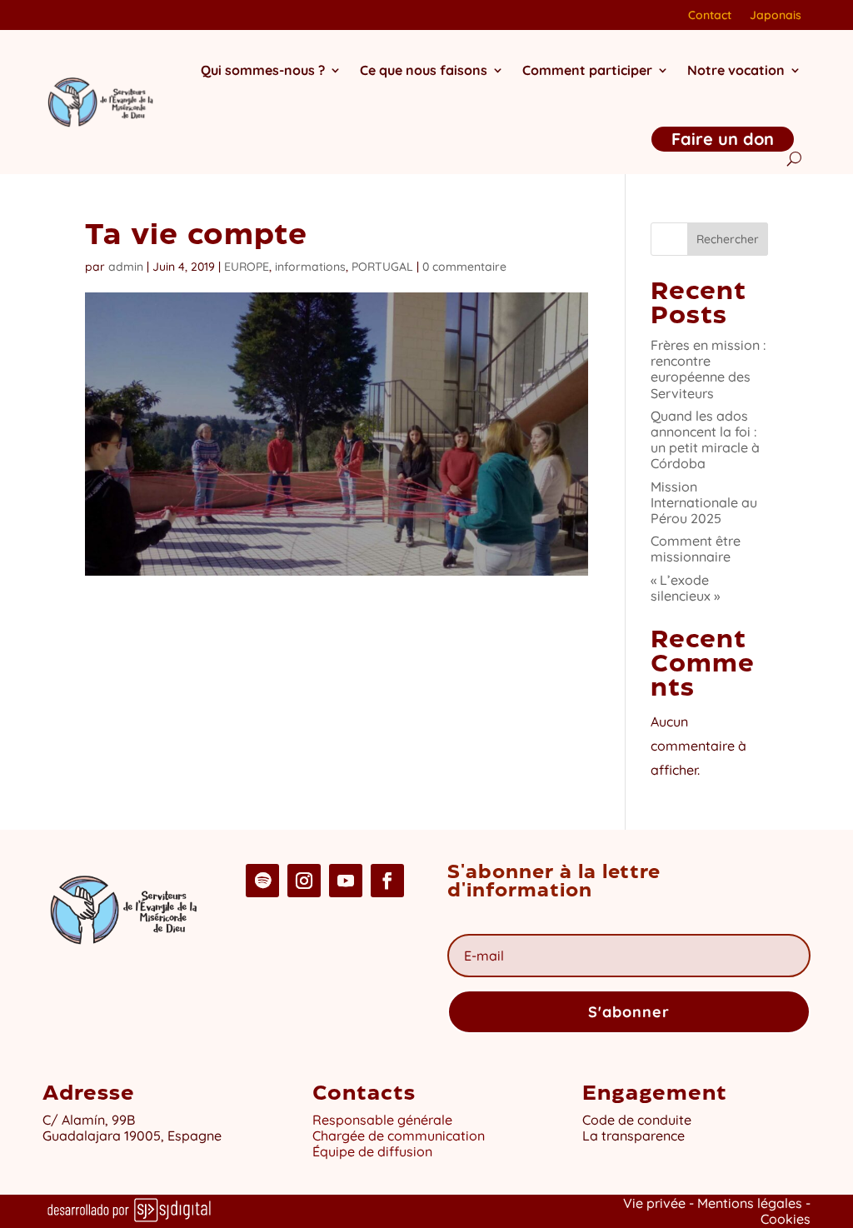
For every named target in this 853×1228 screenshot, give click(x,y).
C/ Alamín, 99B (88, 1119)
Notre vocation (736, 70)
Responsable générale (382, 1119)
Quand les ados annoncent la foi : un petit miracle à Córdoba (705, 439)
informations (310, 266)
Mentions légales (749, 1203)
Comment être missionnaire (696, 548)
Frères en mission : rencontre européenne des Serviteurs (708, 369)
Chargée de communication (398, 1135)
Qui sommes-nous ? (263, 70)
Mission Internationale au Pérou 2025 (704, 502)
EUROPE (246, 266)
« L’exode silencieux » (685, 588)
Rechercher (727, 239)
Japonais (775, 15)
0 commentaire (464, 266)
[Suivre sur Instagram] (304, 880)
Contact (709, 15)
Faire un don (722, 138)
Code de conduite (636, 1119)
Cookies (786, 1219)
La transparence (633, 1135)
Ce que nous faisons (423, 70)
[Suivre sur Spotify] (262, 880)
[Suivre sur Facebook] (387, 880)
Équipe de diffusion (372, 1151)
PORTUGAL (382, 266)
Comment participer (587, 70)
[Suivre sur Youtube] (345, 880)
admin (125, 266)
